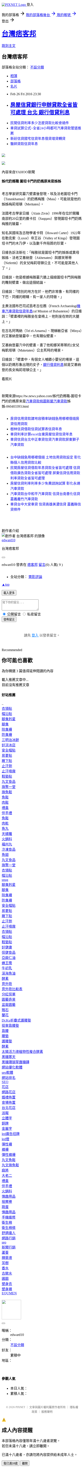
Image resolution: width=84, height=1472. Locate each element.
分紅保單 (9, 994)
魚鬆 (5, 797)
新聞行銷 (9, 1247)
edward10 (8, 540)
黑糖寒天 (9, 1057)
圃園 (5, 1278)
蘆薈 (5, 1252)
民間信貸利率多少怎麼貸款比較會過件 (39, 123)
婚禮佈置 (9, 1097)
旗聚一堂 (9, 787)
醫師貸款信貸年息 (24, 144)
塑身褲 (7, 1289)
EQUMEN (9, 1293)
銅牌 (5, 1123)
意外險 (7, 984)
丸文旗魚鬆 (10, 1165)
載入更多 (9, 593)
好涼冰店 (9, 745)
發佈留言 (9, 619)
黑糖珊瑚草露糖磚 (15, 1062)
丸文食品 (9, 782)
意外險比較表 (12, 989)
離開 (25, 1463)
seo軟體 (7, 1072)
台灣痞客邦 (19, 34)
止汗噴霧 (9, 771)
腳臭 (5, 724)
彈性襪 (7, 1144)
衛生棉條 (9, 1228)
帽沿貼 (7, 714)
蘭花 (5, 1015)
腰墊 (5, 1036)
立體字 (7, 1118)
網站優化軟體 (12, 1067)
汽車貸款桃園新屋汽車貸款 (46, 401)
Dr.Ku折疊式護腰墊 (16, 1020)
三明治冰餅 (10, 740)
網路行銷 (9, 1238)
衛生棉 (7, 1222)
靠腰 (5, 1031)
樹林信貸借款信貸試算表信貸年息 (36, 429)
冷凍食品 (9, 849)
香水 (5, 1268)
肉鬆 (5, 802)
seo (4, 1242)
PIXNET (20, 1407)
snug (5, 880)
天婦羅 (7, 834)
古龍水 (7, 1273)
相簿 (13, 76)
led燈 (5, 1139)
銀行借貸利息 (53, 365)
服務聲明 (47, 1411)
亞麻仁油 (9, 958)
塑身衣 (7, 1284)
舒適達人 (9, 1233)
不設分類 (37, 67)
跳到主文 (9, 46)
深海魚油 (9, 973)
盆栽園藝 (9, 1005)
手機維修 (9, 1217)
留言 (42, 565)
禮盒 (5, 808)
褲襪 (5, 1149)
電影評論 (35, 577)
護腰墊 (7, 1041)
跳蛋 (5, 1207)
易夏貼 (7, 755)
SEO (5, 1082)
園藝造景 (9, 999)
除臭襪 (7, 729)
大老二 (7, 1175)
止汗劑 (7, 766)
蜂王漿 (7, 963)
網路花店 (9, 1092)
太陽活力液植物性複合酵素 (22, 1052)
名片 (13, 86)
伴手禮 (7, 813)
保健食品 (9, 952)
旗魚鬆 (7, 792)
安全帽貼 (9, 750)
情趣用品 (9, 1196)
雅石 (5, 1010)
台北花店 (9, 1108)
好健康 (7, 947)
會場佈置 (9, 1102)
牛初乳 (7, 968)
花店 (5, 1087)
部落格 (15, 81)
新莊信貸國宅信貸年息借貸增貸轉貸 (37, 138)
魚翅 (5, 855)
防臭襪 (7, 735)
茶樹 (5, 1263)
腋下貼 (7, 761)
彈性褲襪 (9, 1155)
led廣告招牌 (11, 1134)
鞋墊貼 (7, 776)
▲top (5, 584)
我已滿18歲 (10, 1463)
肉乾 (5, 823)
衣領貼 (7, 708)
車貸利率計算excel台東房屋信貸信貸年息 (41, 434)
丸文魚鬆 (9, 1160)
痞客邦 (32, 565)
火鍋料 (7, 839)
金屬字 (7, 1128)
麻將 (5, 1170)
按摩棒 (7, 1202)
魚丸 (5, 828)
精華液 (7, 1258)
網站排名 (9, 1078)
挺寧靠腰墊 (10, 1025)
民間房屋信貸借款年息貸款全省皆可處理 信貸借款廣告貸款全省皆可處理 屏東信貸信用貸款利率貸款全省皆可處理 (45, 473)
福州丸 (7, 844)
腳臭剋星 (9, 719)
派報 (5, 1113)
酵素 (5, 978)
